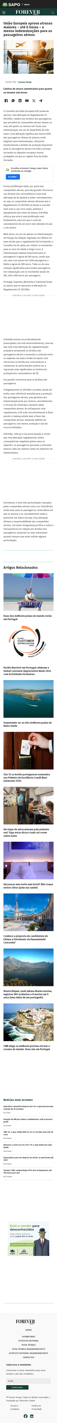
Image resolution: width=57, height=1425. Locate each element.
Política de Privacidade (37, 1407)
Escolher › (12, 177)
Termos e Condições (14, 1407)
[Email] (27, 100)
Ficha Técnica (29, 1345)
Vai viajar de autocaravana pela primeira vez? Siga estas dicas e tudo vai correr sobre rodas (26, 832)
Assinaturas (28, 1336)
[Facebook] (6, 100)
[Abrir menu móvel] (3, 12)
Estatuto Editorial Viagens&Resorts (28, 1353)
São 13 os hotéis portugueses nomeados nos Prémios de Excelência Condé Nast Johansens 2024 (26, 778)
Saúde (28, 1330)
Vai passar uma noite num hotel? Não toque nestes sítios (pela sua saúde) (28, 886)
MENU (27, 4)
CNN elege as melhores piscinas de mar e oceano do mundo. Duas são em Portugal (26, 1048)
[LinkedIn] (20, 100)
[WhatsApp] (13, 100)
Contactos (28, 1357)
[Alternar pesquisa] (53, 12)
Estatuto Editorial (29, 1341)
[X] (34, 100)
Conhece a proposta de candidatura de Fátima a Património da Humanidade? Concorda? (25, 939)
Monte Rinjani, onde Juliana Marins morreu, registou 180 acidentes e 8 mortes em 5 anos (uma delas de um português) (27, 994)
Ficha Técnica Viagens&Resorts (28, 1349)
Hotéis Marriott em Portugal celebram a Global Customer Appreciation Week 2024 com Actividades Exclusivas (27, 671)
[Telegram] (41, 100)
